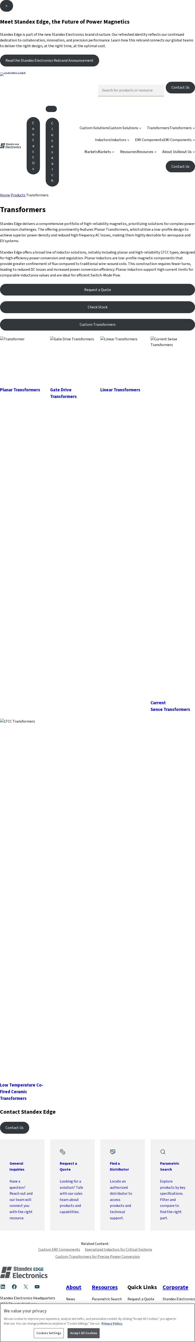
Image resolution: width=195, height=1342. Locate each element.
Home (5, 195)
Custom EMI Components (59, 1249)
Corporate (175, 1287)
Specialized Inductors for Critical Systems (118, 1249)
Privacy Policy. (112, 1324)
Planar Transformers (20, 390)
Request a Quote (97, 289)
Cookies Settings (48, 1333)
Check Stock (97, 307)
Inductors (103, 139)
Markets (91, 151)
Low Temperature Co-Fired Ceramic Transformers (21, 1091)
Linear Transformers (120, 390)
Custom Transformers (98, 324)
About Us (169, 151)
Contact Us (180, 87)
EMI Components (149, 139)
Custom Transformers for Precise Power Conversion (97, 1256)
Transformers (158, 127)
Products (18, 195)
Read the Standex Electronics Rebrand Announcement (49, 60)
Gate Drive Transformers (63, 393)
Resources (128, 151)
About (73, 1287)
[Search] (156, 90)
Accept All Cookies (83, 1333)
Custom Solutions (94, 127)
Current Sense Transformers (170, 706)
